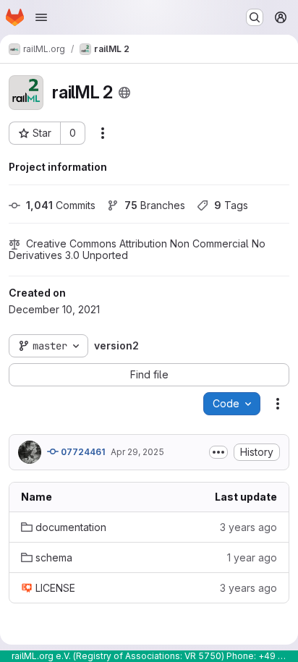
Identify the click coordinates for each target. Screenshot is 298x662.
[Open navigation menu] (41, 17)
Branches (154, 205)
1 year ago (252, 557)
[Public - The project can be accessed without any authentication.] (124, 92)
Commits (60, 205)
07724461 (82, 451)
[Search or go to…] (254, 17)
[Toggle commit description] (218, 452)
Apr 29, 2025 (137, 451)
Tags (231, 205)
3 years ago (248, 527)
